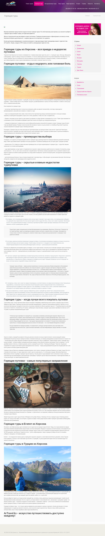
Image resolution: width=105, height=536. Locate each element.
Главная (87, 15)
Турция (79, 67)
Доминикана (80, 48)
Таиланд (79, 64)
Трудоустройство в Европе (84, 91)
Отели (78, 85)
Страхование (80, 88)
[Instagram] (98, 532)
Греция (79, 45)
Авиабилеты (80, 82)
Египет (79, 51)
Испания (79, 57)
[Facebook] (96, 532)
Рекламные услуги (82, 94)
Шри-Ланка (80, 70)
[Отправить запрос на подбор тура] (87, 34)
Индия (78, 54)
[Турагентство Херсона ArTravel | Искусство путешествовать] (11, 3)
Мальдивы (80, 61)
